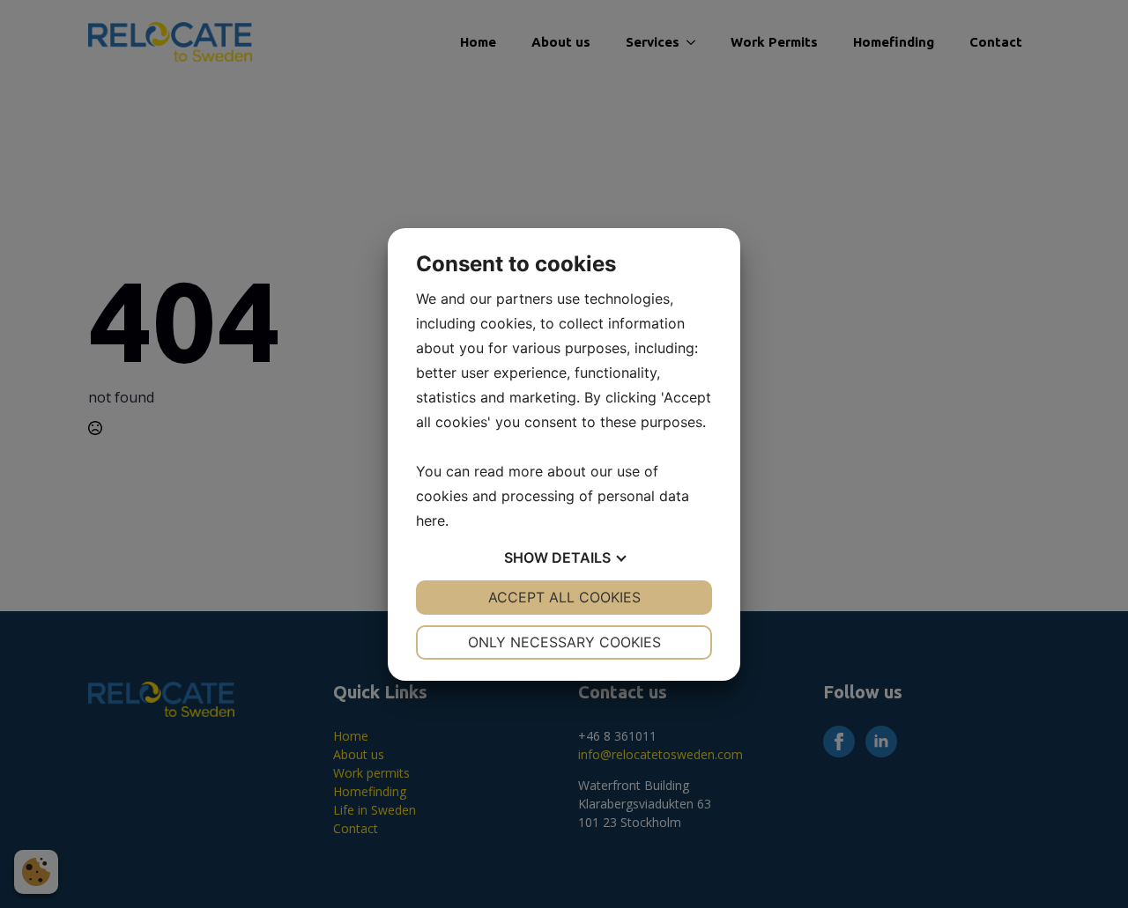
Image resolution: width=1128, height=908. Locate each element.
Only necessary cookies (564, 642)
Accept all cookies (564, 597)
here (430, 520)
